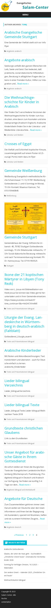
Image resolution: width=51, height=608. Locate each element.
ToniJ (24, 24)
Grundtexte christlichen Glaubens (23, 430)
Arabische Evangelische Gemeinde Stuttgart (23, 34)
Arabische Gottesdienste (14, 549)
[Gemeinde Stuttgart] (25, 219)
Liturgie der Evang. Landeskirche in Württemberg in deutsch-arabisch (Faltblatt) (24, 324)
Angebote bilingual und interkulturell (21, 490)
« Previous (19, 535)
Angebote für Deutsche (23, 498)
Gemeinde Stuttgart (20, 237)
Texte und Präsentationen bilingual (20, 308)
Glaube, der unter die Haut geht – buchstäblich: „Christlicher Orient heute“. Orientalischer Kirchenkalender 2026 (25, 557)
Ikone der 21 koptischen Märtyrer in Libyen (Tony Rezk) (24, 279)
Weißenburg (11, 195)
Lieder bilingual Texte (21, 404)
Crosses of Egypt (18, 143)
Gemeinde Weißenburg (23, 170)
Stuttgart (10, 266)
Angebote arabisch (14, 51)
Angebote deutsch (14, 527)
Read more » (23, 83)
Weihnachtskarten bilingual (14, 580)
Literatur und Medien (15, 135)
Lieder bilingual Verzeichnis (16, 382)
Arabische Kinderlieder (22, 350)
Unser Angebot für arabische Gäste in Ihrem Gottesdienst (24, 456)
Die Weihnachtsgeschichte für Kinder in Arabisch (21, 102)
